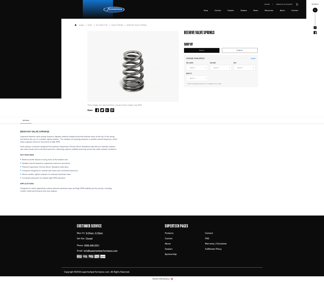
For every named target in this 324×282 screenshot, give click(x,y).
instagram (315, 27)
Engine (240, 50)
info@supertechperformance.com (100, 250)
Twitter (102, 110)
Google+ (107, 110)
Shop (90, 25)
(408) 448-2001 (91, 245)
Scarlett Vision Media (172, 279)
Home (81, 25)
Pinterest (112, 110)
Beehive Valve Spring (137, 25)
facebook (315, 32)
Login (267, 4)
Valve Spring (117, 25)
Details (26, 120)
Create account (284, 4)
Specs (201, 50)
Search (315, 4)
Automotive (102, 25)
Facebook (97, 110)
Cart (296, 4)
